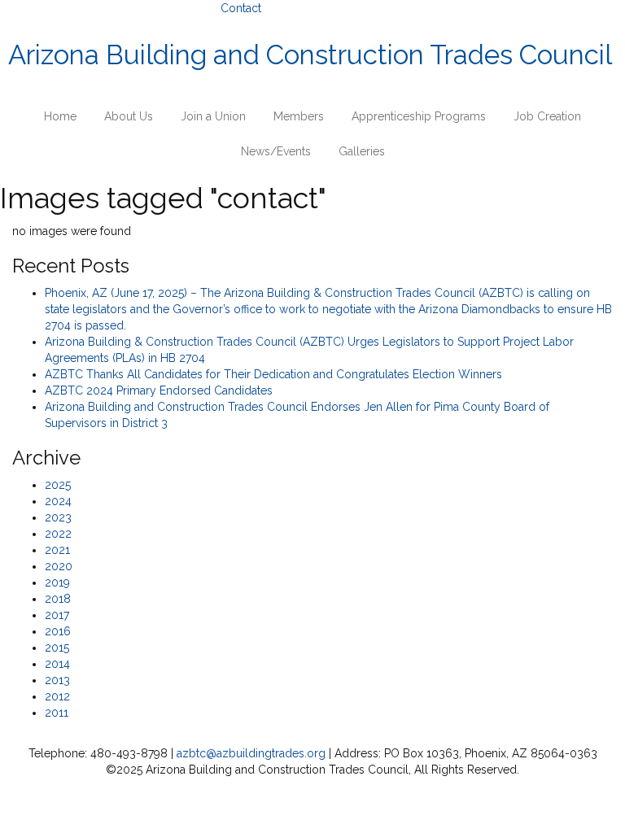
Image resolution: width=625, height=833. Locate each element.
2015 (57, 647)
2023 (58, 517)
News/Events (276, 151)
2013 (57, 680)
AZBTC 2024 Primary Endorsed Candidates (159, 390)
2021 (57, 549)
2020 (58, 566)
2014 (57, 663)
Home (60, 116)
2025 (58, 484)
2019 (57, 582)
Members (298, 116)
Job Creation (547, 116)
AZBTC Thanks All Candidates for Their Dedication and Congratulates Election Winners (273, 374)
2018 (58, 598)
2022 (58, 533)
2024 (58, 501)
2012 (57, 696)
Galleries (362, 151)
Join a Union (213, 116)
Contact (241, 8)
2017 (57, 614)
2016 (58, 631)
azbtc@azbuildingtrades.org (251, 753)
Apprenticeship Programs (419, 116)
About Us (128, 116)
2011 (56, 712)
